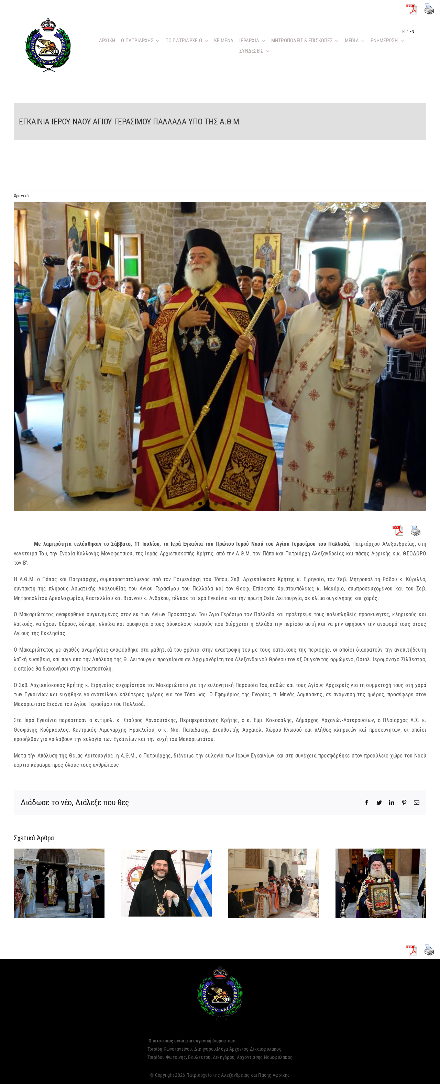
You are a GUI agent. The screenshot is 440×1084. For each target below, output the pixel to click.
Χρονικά (21, 195)
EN (411, 31)
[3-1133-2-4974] (220, 356)
